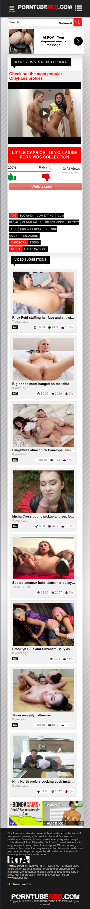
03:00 (44, 592)
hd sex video (54, 222)
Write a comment (46, 186)
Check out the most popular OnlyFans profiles (35, 76)
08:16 (43, 460)
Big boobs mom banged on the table (40, 384)
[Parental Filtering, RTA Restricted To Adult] (19, 862)
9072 (55, 526)
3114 (57, 460)
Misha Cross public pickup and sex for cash (46, 516)
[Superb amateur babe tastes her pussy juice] (43, 578)
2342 (58, 791)
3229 (58, 393)
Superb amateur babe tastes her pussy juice (46, 583)
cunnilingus (31, 222)
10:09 (41, 327)
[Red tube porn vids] (45, 10)
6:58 (42, 526)
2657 (58, 592)
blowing (26, 215)
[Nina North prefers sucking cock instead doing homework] (43, 777)
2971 (55, 327)
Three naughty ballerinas (31, 715)
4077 (55, 725)
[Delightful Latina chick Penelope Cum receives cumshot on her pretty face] (43, 446)
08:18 (41, 725)
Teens (34, 242)
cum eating (45, 215)
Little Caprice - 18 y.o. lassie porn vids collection (44, 155)
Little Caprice (35, 249)
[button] (44, 113)
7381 (56, 659)
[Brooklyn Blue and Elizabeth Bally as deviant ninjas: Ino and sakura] (43, 644)
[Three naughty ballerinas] (43, 711)
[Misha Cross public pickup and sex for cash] (43, 512)
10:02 (44, 393)
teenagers (29, 235)
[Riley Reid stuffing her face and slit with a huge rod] (43, 313)
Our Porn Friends (19, 884)
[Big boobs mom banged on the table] (43, 379)
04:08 (44, 791)
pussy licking (30, 228)
